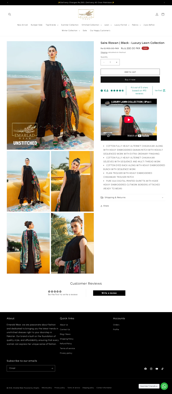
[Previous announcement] (8, 2)
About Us (64, 325)
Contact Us (65, 329)
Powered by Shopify (31, 388)
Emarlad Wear (18, 388)
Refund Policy (66, 343)
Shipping (104, 52)
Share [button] (106, 206)
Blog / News (65, 334)
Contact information (104, 387)
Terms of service (67, 348)
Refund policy (47, 387)
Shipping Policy (67, 339)
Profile (116, 329)
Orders (116, 325)
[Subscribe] (52, 368)
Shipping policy (88, 387)
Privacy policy (66, 353)
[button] (10, 14)
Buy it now (130, 80)
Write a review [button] (109, 293)
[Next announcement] (164, 2)
